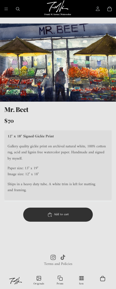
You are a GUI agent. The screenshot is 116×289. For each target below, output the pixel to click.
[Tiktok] (63, 257)
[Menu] (6, 9)
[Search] (18, 9)
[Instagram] (53, 257)
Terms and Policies (58, 264)
